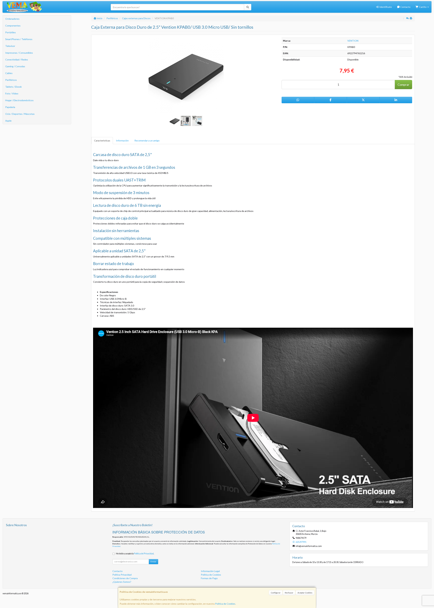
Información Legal (210, 571)
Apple (8, 120)
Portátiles (10, 32)
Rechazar (289, 592)
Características (102, 140)
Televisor (10, 45)
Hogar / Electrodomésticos (19, 100)
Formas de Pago (209, 578)
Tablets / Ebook (13, 86)
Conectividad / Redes (16, 59)
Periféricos (11, 79)
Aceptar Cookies (305, 592)
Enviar (153, 561)
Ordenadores (12, 18)
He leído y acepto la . (135, 553)
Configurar (276, 592)
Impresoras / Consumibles (19, 52)
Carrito (423, 6)
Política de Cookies (225, 603)
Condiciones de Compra (125, 578)
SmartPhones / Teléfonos (18, 39)
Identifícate (385, 6)
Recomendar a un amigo (147, 140)
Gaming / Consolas (15, 66)
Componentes (13, 25)
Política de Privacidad (144, 553)
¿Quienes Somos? (121, 581)
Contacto (405, 6)
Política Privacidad (122, 574)
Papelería (10, 107)
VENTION (352, 40)
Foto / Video (11, 93)
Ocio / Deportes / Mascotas (20, 113)
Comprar (403, 84)
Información (122, 140)
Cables (9, 73)
